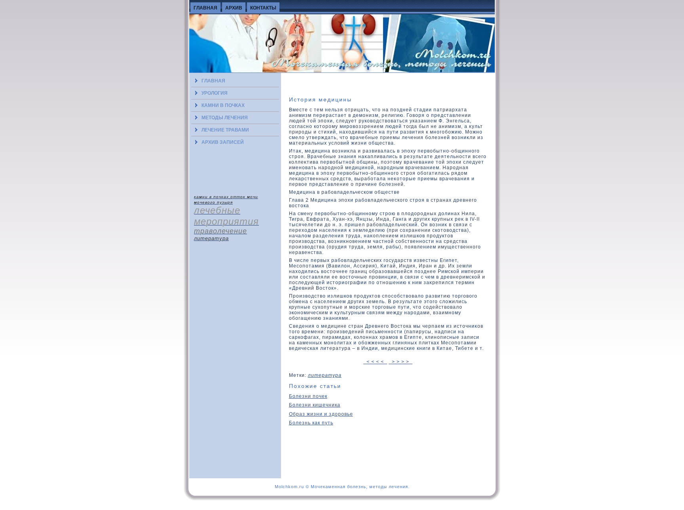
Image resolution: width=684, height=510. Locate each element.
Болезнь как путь (311, 423)
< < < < (375, 362)
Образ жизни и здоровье (321, 414)
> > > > (400, 362)
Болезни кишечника (314, 405)
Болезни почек (308, 396)
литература (325, 375)
